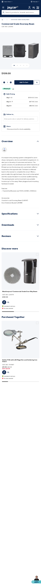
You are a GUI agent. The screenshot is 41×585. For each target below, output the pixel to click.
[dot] (14, 65)
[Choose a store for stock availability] (20, 128)
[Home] (2, 19)
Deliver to (10, 114)
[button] (7, 1)
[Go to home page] (12, 7)
